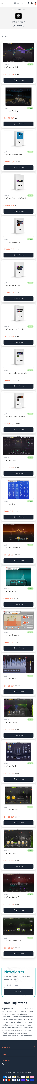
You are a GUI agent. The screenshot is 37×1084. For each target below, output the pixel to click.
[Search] (29, 3)
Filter (5, 36)
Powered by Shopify (25, 1072)
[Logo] (18, 3)
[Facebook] (3, 1064)
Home (14, 10)
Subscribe (18, 992)
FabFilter (6, 64)
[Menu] (2, 3)
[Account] (32, 3)
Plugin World (14, 1072)
